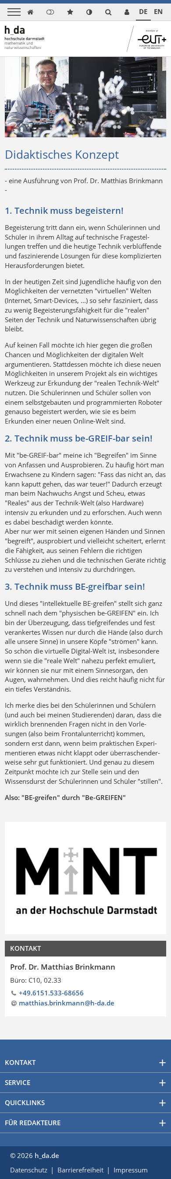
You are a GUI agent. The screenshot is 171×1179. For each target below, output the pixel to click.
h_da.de (47, 1155)
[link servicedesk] (127, 12)
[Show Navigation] (14, 12)
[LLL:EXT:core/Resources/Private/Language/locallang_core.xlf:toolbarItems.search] (108, 12)
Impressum (131, 1169)
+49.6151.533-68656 (51, 992)
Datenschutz (28, 1169)
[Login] (50, 12)
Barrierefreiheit (80, 1169)
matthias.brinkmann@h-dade (66, 1002)
